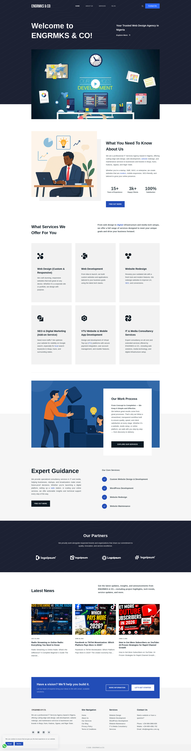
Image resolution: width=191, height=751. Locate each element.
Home (77, 6)
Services (102, 6)
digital (120, 225)
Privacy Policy (87, 726)
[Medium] (49, 732)
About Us (89, 6)
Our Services (87, 721)
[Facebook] (33, 732)
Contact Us (152, 6)
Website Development (117, 718)
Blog (114, 6)
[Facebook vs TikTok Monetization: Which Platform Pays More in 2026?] (95, 619)
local (56, 346)
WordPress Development (118, 721)
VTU (90, 343)
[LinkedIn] (44, 732)
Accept (9, 744)
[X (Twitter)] (38, 732)
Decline (19, 744)
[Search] (142, 6)
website (144, 159)
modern (123, 173)
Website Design (115, 715)
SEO (127, 283)
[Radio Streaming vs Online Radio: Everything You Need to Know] (51, 619)
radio (53, 488)
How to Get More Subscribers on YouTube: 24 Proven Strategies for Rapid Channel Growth (139, 645)
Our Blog (85, 724)
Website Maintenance (117, 724)
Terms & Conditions (89, 729)
